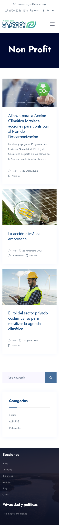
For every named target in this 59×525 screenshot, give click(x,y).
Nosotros (7, 469)
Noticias (16, 176)
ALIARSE (14, 421)
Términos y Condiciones (14, 513)
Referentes (15, 428)
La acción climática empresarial (24, 236)
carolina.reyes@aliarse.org (31, 4)
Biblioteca (7, 476)
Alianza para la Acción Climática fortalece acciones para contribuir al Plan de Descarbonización (28, 126)
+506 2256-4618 (18, 10)
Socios (12, 415)
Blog (4, 488)
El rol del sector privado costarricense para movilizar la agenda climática (28, 321)
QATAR (5, 494)
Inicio (5, 463)
